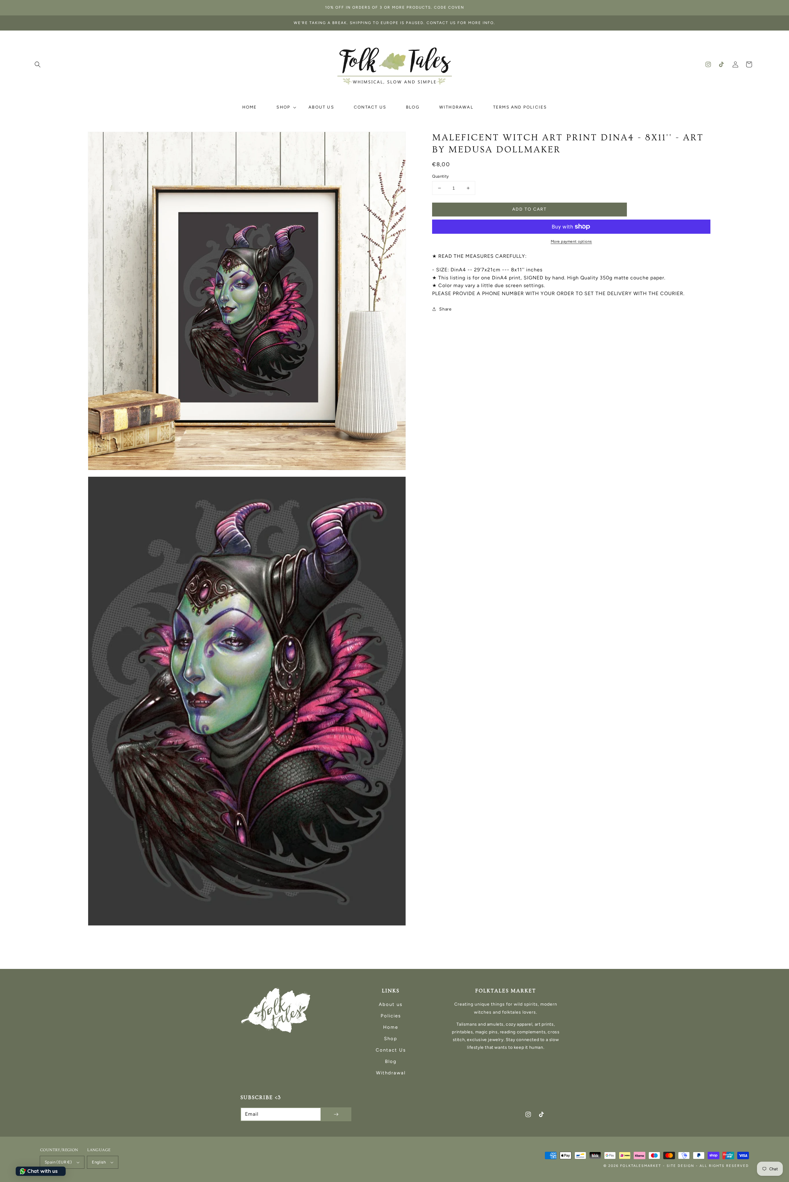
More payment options (571, 241)
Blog (391, 1061)
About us (391, 1004)
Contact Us (391, 1050)
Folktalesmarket (640, 1166)
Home (390, 1027)
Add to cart (529, 209)
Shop (390, 1038)
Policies (391, 1016)
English (99, 1162)
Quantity (440, 176)
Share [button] (445, 309)
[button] (37, 64)
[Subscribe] (336, 1114)
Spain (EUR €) (58, 1162)
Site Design (680, 1166)
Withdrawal (391, 1073)
